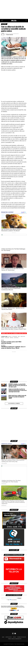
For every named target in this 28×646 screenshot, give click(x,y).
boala (10, 336)
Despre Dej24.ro (9, 637)
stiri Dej (16, 337)
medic (3, 337)
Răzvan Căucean (9, 34)
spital (11, 337)
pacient (7, 337)
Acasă (3, 637)
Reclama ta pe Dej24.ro (21, 637)
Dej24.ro (23, 336)
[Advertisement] (14, 9)
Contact (14, 637)
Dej (19, 336)
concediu (15, 336)
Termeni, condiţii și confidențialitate (14, 638)
